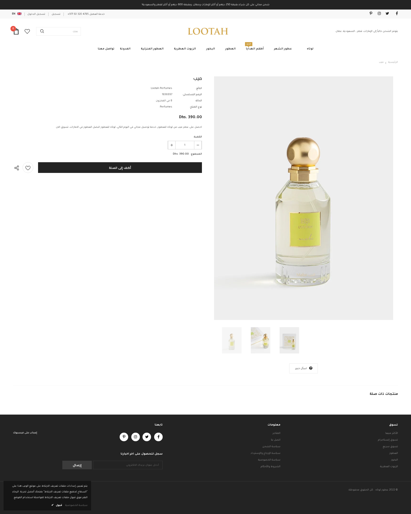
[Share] (18, 167)
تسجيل (56, 14)
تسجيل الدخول (36, 14)
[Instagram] (378, 14)
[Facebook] (395, 14)
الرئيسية (393, 62)
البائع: (199, 88)
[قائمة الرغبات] (28, 167)
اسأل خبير (301, 368)
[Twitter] (386, 14)
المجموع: (196, 154)
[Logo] (208, 31)
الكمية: (197, 137)
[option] (303, 198)
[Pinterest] (369, 14)
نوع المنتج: (195, 107)
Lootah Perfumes (161, 88)
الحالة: (198, 100)
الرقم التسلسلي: (192, 94)
